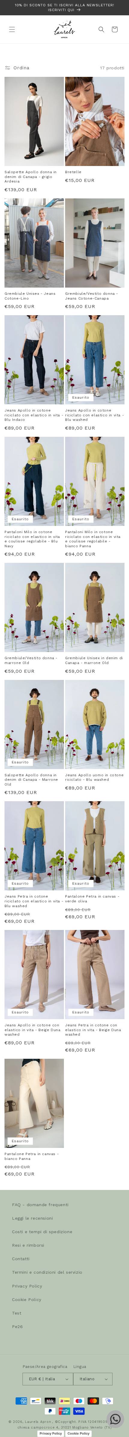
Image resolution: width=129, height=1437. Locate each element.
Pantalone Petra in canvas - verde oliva (92, 898)
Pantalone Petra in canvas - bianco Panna (31, 1156)
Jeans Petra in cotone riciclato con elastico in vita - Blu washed (33, 901)
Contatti (21, 1258)
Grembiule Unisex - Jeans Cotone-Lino (30, 295)
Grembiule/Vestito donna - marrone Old (31, 660)
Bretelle (73, 172)
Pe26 (17, 1326)
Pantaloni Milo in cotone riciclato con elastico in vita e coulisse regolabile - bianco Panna (93, 539)
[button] (12, 29)
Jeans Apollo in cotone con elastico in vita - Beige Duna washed (32, 1030)
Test (16, 1313)
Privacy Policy (27, 1286)
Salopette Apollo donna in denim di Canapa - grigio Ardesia (30, 176)
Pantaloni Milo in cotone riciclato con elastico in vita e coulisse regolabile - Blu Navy (32, 539)
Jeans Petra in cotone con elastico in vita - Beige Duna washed (93, 1030)
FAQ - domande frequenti (40, 1204)
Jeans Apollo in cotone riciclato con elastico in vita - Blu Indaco (33, 415)
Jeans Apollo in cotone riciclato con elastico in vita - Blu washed (94, 415)
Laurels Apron (38, 1422)
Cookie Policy (26, 1299)
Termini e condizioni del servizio (47, 1272)
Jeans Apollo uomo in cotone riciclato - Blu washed (94, 777)
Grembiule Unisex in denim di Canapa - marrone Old (94, 660)
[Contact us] (115, 1419)
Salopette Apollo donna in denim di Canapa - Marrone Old (31, 779)
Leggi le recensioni (32, 1218)
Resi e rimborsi (28, 1245)
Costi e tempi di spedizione (42, 1231)
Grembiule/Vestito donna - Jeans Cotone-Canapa (91, 295)
